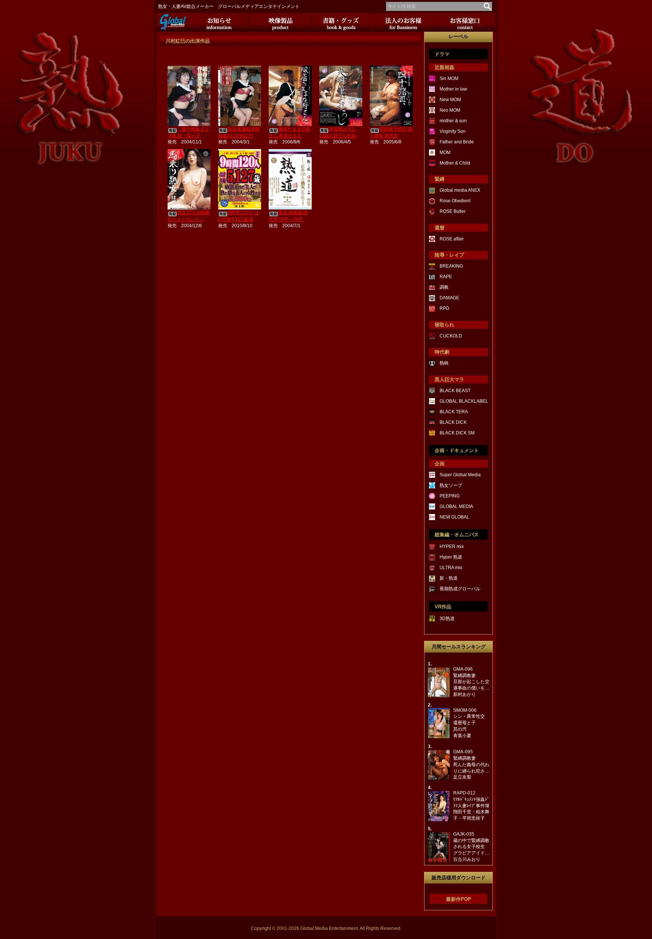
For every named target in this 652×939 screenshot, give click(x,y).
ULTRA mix (451, 567)
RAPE (446, 276)
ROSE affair (452, 239)
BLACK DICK (453, 422)
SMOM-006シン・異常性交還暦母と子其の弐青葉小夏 (469, 723)
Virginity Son (453, 131)
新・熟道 (449, 578)
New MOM (450, 99)
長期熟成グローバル (460, 588)
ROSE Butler (453, 211)
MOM (445, 152)
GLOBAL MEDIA (456, 506)
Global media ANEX (460, 190)
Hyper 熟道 (451, 557)
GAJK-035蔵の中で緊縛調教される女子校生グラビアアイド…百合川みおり (471, 846)
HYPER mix (452, 546)
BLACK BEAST (455, 390)
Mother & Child (455, 163)
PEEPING (450, 496)
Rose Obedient (455, 200)
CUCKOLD (451, 336)
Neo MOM (450, 110)
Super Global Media (460, 474)
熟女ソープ (451, 485)
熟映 (444, 363)
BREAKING (451, 266)
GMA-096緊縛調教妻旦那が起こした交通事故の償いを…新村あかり (471, 682)
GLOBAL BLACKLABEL (464, 401)
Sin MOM (449, 78)
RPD (444, 308)
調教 (444, 287)
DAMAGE (449, 297)
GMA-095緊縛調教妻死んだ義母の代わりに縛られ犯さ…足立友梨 (471, 764)
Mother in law (453, 89)
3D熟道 (447, 618)
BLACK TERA (454, 411)
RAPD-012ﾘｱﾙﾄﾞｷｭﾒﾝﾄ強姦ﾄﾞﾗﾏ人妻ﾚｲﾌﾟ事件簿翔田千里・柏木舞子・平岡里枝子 (471, 805)
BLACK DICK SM (457, 433)
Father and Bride (457, 142)
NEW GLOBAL (454, 517)
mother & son (453, 120)
